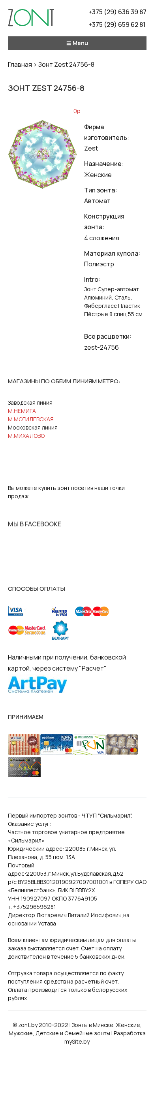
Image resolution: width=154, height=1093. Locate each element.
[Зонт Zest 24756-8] (42, 186)
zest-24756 (101, 347)
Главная (20, 64)
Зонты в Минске (92, 1025)
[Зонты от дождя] (31, 20)
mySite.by (77, 1041)
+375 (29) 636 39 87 (117, 12)
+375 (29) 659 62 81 (116, 24)
